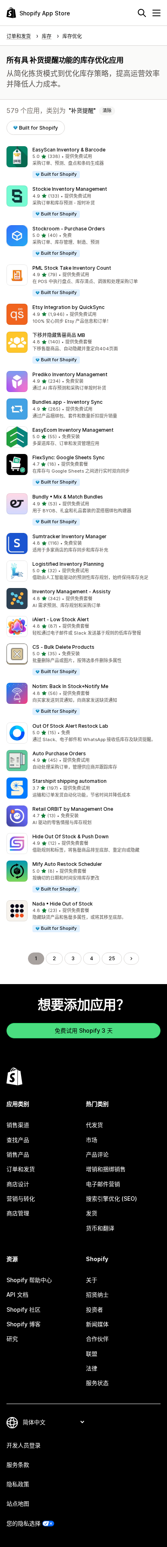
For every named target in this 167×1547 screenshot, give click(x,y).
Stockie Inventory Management (69, 189)
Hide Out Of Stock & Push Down (70, 836)
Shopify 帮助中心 (29, 1279)
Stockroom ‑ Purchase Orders (68, 229)
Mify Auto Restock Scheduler (67, 864)
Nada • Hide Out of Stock (62, 904)
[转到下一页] (131, 958)
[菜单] (156, 13)
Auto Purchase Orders (59, 753)
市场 (91, 1139)
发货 (91, 1213)
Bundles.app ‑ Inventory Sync (67, 402)
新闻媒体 (97, 1324)
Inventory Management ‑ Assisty (71, 591)
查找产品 (17, 1139)
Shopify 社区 (23, 1309)
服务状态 (97, 1382)
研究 (12, 1338)
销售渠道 (17, 1124)
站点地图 (17, 1503)
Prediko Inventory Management (69, 374)
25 (112, 958)
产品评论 (97, 1154)
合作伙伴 (97, 1338)
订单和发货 (20, 1169)
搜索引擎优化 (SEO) (111, 1198)
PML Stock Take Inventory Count (71, 268)
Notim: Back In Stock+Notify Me (70, 686)
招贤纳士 (97, 1294)
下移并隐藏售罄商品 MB (58, 335)
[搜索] (142, 13)
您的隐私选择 (23, 1523)
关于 (91, 1279)
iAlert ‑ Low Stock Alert (60, 619)
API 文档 (17, 1294)
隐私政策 (17, 1484)
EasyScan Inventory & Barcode (68, 150)
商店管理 (17, 1213)
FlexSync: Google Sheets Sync (68, 457)
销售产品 (17, 1154)
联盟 (91, 1353)
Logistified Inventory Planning (68, 564)
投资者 (94, 1309)
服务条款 (17, 1464)
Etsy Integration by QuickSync (68, 307)
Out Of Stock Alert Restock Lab (70, 726)
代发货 (94, 1124)
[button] (83, 162)
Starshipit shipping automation (69, 781)
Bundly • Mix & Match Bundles (67, 497)
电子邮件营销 (103, 1183)
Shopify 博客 (23, 1324)
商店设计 (17, 1183)
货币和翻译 (100, 1228)
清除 (107, 110)
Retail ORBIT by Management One (72, 809)
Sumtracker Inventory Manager (69, 536)
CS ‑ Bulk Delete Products (63, 647)
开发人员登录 (23, 1445)
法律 (91, 1368)
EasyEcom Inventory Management (72, 430)
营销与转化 (20, 1198)
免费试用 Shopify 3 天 (84, 1030)
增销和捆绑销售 (106, 1169)
